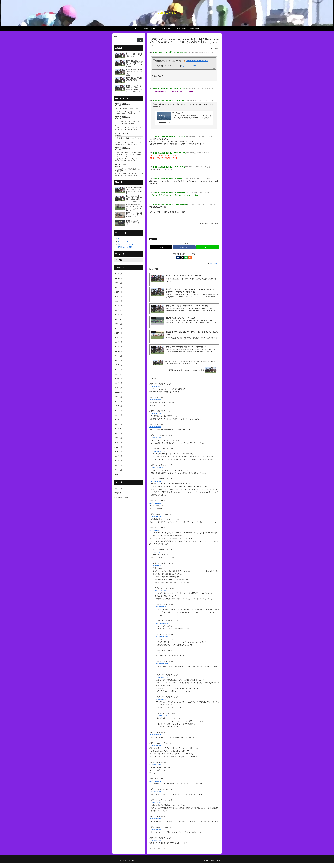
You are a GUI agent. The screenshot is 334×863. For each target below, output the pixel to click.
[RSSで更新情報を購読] (190, 257)
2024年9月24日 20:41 (157, 437)
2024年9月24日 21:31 (157, 552)
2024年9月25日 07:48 (155, 781)
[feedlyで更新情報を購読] (186, 257)
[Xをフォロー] (182, 257)
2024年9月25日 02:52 (162, 677)
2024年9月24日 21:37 (159, 565)
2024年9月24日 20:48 (155, 516)
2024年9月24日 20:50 (157, 467)
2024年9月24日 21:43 (155, 735)
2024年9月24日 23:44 (162, 663)
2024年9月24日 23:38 (162, 653)
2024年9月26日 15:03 (155, 840)
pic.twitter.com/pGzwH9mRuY (197, 61)
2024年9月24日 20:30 (155, 413)
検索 (115, 36)
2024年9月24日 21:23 (159, 451)
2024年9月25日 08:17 (157, 791)
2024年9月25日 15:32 (155, 819)
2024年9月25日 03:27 (155, 745)
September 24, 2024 (188, 66)
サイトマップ (131, 860)
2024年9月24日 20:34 (155, 427)
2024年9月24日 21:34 (157, 481)
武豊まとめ (154, 239)
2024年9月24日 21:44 (161, 590)
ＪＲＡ (120, 238)
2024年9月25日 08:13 (162, 715)
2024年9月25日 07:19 (162, 699)
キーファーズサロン (125, 241)
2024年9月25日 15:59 (155, 829)
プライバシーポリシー (120, 860)
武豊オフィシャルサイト (126, 244)
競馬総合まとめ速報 (125, 247)
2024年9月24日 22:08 (162, 636)
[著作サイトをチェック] (178, 257)
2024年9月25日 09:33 (157, 802)
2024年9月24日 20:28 (155, 400)
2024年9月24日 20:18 (155, 386)
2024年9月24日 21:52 (162, 607)
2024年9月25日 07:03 (155, 764)
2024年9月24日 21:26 (155, 530)
